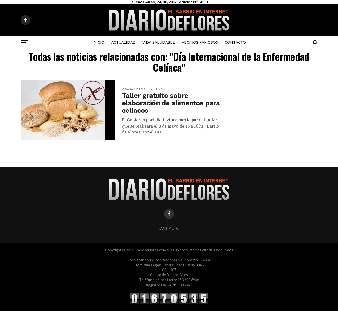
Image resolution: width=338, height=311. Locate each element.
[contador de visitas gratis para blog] (169, 303)
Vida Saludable (158, 42)
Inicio (98, 42)
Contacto (235, 42)
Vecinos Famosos (200, 42)
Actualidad (123, 42)
